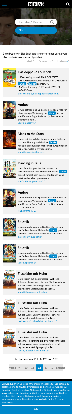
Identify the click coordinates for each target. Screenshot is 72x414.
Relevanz (44, 61)
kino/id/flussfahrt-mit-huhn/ (32, 292)
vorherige (12, 367)
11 (32, 367)
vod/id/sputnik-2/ (27, 262)
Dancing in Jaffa (29, 163)
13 (46, 367)
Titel (28, 61)
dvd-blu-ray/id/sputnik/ (30, 236)
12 (39, 367)
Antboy (23, 104)
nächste (59, 367)
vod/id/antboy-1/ (27, 122)
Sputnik (23, 221)
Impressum (7, 401)
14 (52, 367)
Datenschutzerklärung (36, 395)
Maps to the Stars (31, 133)
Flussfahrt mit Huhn (32, 273)
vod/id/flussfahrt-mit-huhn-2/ (33, 350)
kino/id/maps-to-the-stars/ (31, 152)
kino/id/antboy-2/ (27, 210)
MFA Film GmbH (36, 4)
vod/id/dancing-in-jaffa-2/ (31, 181)
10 (25, 367)
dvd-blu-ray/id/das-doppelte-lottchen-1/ (38, 93)
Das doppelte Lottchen (34, 72)
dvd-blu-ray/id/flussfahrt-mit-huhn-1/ (37, 321)
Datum (62, 61)
